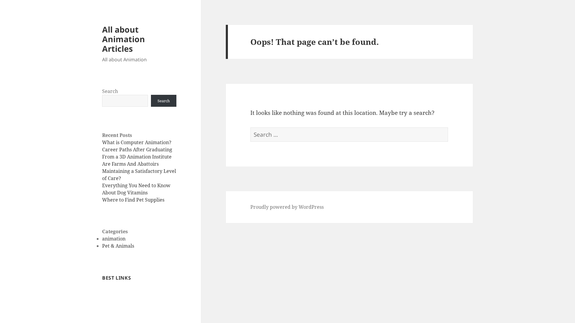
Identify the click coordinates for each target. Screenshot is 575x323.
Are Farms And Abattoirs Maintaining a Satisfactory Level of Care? (139, 171)
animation (113, 238)
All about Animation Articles (123, 39)
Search (110, 91)
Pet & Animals (118, 246)
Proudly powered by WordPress (287, 207)
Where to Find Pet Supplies (133, 199)
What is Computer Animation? (136, 142)
